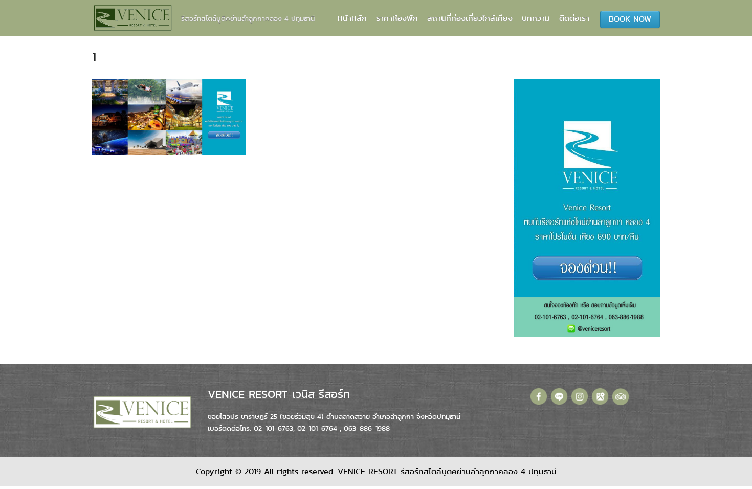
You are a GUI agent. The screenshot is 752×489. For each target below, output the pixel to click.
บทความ (536, 18)
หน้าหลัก (352, 18)
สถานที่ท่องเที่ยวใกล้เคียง (470, 18)
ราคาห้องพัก (397, 18)
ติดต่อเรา (574, 18)
